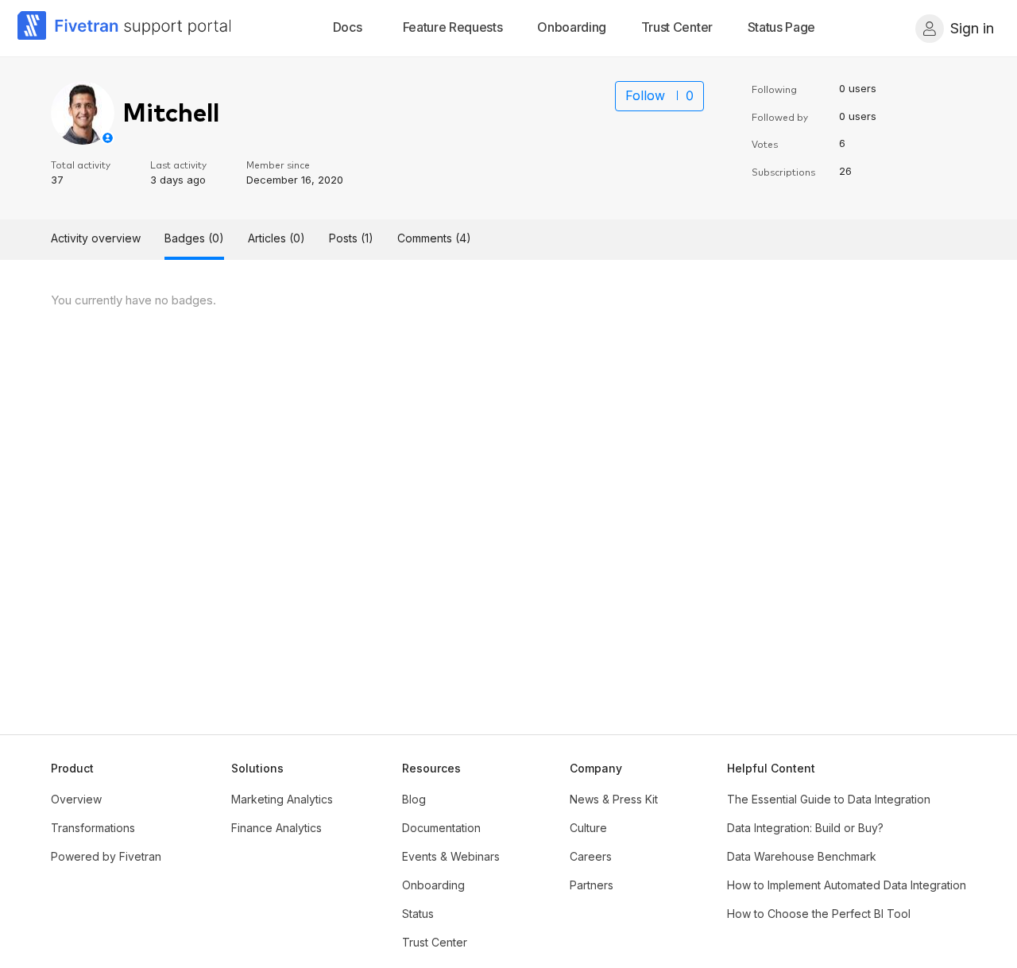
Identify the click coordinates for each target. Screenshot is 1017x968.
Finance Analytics (276, 827)
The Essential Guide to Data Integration (828, 799)
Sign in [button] (972, 28)
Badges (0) (194, 238)
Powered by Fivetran (106, 856)
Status (418, 913)
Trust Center (434, 942)
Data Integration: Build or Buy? (805, 827)
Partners (591, 885)
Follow (645, 95)
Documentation (441, 827)
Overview (76, 799)
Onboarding (433, 885)
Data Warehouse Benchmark (801, 856)
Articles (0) (276, 238)
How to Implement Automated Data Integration (846, 885)
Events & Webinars (451, 856)
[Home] (124, 28)
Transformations (93, 827)
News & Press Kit (614, 799)
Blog (414, 799)
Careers (591, 856)
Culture (588, 827)
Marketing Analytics (282, 799)
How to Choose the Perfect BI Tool (819, 913)
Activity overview (96, 238)
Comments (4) (434, 238)
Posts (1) (351, 238)
